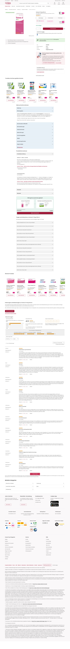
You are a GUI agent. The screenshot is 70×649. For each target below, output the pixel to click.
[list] (19, 24)
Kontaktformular (38, 502)
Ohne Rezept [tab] (41, 17)
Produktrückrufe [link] (48, 549)
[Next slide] (63, 287)
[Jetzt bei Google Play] (57, 505)
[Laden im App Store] (57, 502)
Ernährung (6, 545)
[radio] (37, 20)
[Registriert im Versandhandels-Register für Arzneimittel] (35, 523)
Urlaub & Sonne (7, 552)
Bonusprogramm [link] (7, 0)
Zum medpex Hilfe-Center (39, 498)
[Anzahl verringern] (37, 28)
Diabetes (6, 541)
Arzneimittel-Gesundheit (12, 9)
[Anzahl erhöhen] (40, 28)
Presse (13, 565)
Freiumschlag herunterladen (30, 547)
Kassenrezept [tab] (50, 17)
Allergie (6, 539)
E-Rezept (47, 539)
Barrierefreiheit (48, 554)
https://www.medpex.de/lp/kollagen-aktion (39, 621)
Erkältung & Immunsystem (9, 543)
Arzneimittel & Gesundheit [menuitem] (20, 6)
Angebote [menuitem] (48, 6)
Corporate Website (8, 565)
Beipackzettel (20, 147)
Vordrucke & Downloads (29, 549)
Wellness (6, 558)
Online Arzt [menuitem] (13, 6)
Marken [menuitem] (43, 6)
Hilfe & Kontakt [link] (37, 500)
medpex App (16, 0)
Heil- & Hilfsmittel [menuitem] (38, 6)
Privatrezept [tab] (60, 17)
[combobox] (34, 3)
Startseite (6, 9)
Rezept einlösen (28, 545)
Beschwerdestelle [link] (49, 547)
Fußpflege (6, 556)
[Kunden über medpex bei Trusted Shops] (60, 524)
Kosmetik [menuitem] (32, 6)
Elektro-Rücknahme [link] (30, 565)
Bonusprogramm (28, 543)
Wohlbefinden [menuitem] (28, 6)
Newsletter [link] (27, 541)
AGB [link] (16, 565)
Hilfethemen (63, 0)
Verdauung (18, 9)
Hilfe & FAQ (48, 545)
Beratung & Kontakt (57, 0)
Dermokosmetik (7, 549)
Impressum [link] (40, 565)
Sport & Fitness (7, 554)
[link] (31, 529)
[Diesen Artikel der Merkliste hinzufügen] (64, 28)
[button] (48, 63)
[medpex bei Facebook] (43, 523)
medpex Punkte (48, 552)
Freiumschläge (48, 541)
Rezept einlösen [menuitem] (7, 6)
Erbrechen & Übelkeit (25, 9)
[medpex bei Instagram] (45, 523)
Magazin (12, 0)
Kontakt (27, 539)
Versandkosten (48, 543)
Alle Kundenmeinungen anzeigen (10, 313)
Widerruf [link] (19, 565)
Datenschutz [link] (24, 565)
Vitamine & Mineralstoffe (9, 547)
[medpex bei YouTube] (47, 523)
